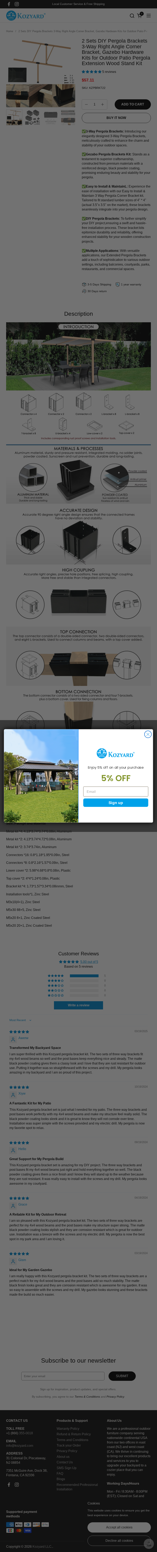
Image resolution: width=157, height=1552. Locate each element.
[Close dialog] (148, 734)
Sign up (116, 803)
